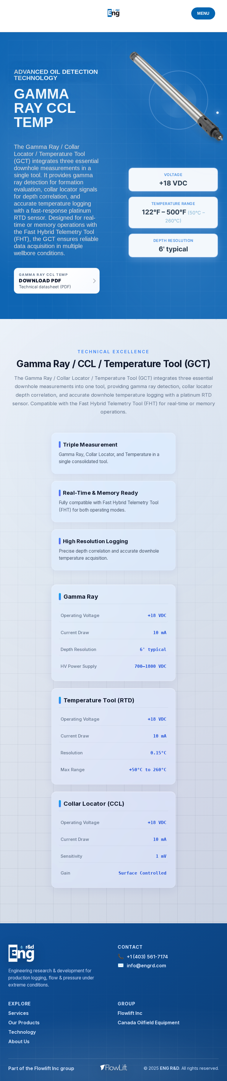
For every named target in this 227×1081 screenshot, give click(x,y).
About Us (19, 1041)
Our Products (24, 1022)
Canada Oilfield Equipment (148, 1022)
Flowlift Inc (130, 1013)
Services (18, 1013)
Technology (22, 1032)
